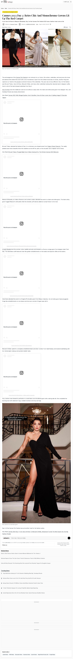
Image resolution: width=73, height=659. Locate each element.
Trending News (5, 570)
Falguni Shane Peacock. (54, 146)
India (33, 542)
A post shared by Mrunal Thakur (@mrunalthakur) (21, 196)
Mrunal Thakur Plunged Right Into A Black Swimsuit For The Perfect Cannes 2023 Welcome (33, 152)
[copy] (70, 27)
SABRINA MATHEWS (30, 24)
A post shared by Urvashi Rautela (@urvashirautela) (21, 295)
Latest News (8, 542)
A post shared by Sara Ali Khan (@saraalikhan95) (21, 141)
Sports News (34, 654)
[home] (8, 2)
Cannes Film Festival (21, 77)
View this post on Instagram (10, 123)
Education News (18, 654)
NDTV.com (66, 1)
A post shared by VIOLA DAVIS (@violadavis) (21, 345)
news (24, 542)
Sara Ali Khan (6, 89)
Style (37, 24)
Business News (26, 654)
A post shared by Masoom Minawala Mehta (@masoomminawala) (21, 245)
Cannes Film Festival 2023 (63, 542)
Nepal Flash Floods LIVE (43, 654)
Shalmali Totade (13, 24)
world (43, 542)
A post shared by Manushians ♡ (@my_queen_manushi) (21, 395)
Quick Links (5, 652)
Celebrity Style (60, 544)
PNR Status (11, 654)
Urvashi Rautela (6, 249)
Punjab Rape (52, 654)
